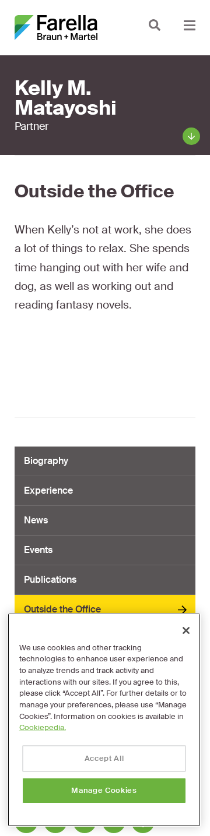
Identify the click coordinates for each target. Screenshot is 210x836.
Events (38, 550)
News (36, 520)
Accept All (104, 758)
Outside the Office (62, 609)
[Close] (186, 630)
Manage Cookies (103, 790)
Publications (50, 579)
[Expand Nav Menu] (189, 24)
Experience (48, 490)
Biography (46, 461)
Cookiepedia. (42, 727)
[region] (104, 720)
